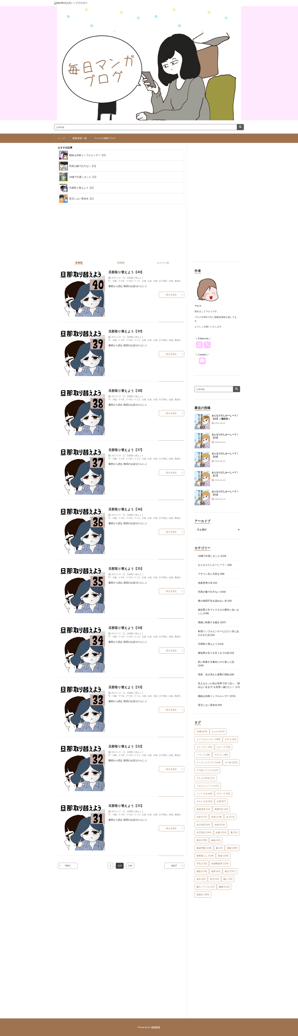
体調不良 (221, 809)
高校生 (178, 281)
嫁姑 (215, 840)
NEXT (174, 865)
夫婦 (155, 281)
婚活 (201, 840)
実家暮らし (205, 855)
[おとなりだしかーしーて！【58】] (202, 459)
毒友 (223, 855)
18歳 (114, 281)
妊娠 (171, 281)
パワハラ (203, 754)
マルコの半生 (205, 778)
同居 (216, 816)
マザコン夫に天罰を (209, 573)
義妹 (201, 871)
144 (130, 865)
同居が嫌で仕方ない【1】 (83, 165)
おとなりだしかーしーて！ (212, 564)
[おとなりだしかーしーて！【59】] (202, 440)
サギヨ (230, 739)
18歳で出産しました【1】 (83, 176)
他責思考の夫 (205, 582)
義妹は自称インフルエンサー (213, 695)
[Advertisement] (217, 205)
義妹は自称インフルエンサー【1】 (88, 155)
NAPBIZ (155, 1027)
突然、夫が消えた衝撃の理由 (213, 674)
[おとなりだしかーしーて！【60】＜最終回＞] (202, 421)
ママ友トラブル (133, 281)
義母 (215, 871)
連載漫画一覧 (79, 138)
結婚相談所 (220, 863)
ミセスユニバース (207, 785)
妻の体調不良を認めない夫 (212, 600)
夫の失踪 (203, 824)
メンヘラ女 (204, 793)
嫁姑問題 (203, 848)
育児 (214, 879)
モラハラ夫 (204, 801)
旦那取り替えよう (135, 278)
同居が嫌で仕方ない (209, 591)
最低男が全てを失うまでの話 (213, 652)
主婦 (144, 281)
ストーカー (204, 747)
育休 (201, 879)
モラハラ (223, 793)
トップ (61, 138)
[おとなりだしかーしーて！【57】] (202, 478)
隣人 (227, 879)
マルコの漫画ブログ (105, 138)
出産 (150, 281)
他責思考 (203, 809)
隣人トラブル (205, 886)
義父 (230, 871)
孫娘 (232, 848)
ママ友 (121, 281)
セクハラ (223, 747)
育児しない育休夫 (207, 704)
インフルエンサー (208, 739)
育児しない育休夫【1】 (82, 198)
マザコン (221, 754)
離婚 (224, 886)
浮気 (201, 863)
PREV (68, 865)
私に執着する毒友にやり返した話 (216, 661)
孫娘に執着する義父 (209, 622)
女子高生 (163, 281)
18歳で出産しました (209, 555)
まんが (218, 731)
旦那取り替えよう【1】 (82, 187)
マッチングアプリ (208, 762)
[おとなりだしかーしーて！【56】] (202, 497)
